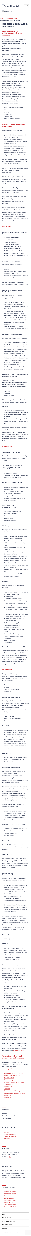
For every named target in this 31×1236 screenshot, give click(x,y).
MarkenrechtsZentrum (10, 1204)
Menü (26, 6)
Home (3, 1214)
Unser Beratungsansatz (8, 1221)
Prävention (7, 1088)
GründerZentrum (8, 1202)
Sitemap (6, 1132)
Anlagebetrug (8, 1086)
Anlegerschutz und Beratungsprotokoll (15, 1091)
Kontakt (4, 1228)
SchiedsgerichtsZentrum (11, 1207)
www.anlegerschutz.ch (9, 1069)
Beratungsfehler (8, 1084)
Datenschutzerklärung (10, 1136)
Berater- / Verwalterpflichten (12, 1075)
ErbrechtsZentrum (9, 1198)
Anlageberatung (8, 1080)
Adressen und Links (9, 1097)
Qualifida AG (11, 1233)
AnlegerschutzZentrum (10, 1191)
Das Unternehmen (7, 1224)
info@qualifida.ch (12, 1157)
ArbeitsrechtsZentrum (10, 1193)
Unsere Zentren (6, 1217)
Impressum (7, 1138)
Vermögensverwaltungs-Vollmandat (14, 1082)
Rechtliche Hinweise (10, 1134)
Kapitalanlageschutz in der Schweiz (14, 1073)
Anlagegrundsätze (9, 1077)
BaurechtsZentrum (9, 1196)
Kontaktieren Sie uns (19, 1050)
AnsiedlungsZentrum (10, 1200)
